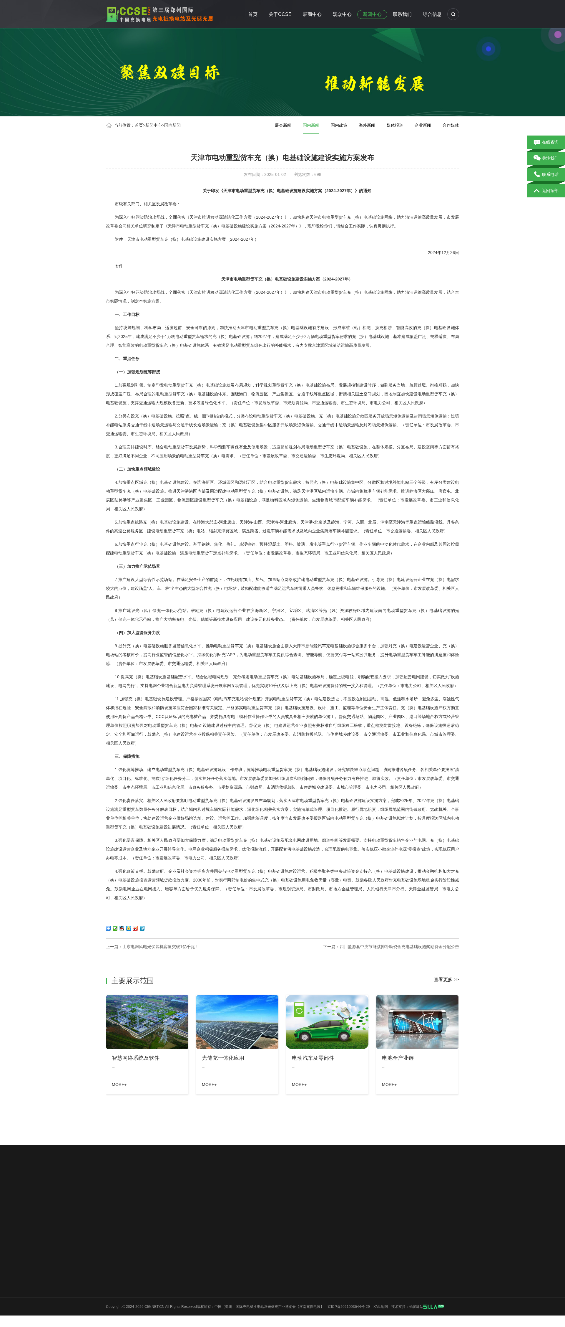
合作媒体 (451, 125)
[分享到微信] (115, 928)
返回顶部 (550, 190)
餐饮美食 (201, 1269)
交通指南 (201, 1237)
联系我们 (402, 14)
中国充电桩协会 (145, 1187)
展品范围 (157, 1258)
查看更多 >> (446, 979)
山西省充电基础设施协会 (322, 1196)
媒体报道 (395, 125)
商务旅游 (201, 1248)
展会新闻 (283, 125)
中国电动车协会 (367, 1187)
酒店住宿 (201, 1280)
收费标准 (157, 1237)
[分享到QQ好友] (121, 928)
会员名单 (113, 1280)
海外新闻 (367, 125)
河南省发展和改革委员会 (128, 1196)
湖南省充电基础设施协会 (371, 1196)
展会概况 (113, 1237)
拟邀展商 (113, 1290)
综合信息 (432, 14)
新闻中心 (372, 14)
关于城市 (113, 1301)
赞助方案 (157, 1248)
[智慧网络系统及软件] (147, 1022)
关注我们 (550, 158)
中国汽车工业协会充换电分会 (268, 1196)
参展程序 (157, 1280)
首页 (252, 14)
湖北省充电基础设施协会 (186, 1187)
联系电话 (550, 174)
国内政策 (339, 125)
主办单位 (113, 1269)
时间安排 (113, 1258)
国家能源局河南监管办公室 (180, 1196)
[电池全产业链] (417, 1022)
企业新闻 (423, 125)
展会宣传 (113, 1311)
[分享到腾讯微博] (142, 928)
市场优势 (113, 1248)
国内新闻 (172, 125)
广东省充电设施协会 (231, 1187)
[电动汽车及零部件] (327, 1022)
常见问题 (201, 1258)
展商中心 (312, 14)
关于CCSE (280, 14)
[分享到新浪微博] (135, 928)
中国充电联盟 (398, 1187)
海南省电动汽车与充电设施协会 (320, 1187)
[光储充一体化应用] (237, 1022)
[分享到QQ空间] (128, 928)
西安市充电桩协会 (270, 1187)
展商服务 (157, 1290)
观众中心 (342, 14)
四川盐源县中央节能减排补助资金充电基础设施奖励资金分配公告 (399, 946)
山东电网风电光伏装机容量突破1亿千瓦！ (160, 946)
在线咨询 (550, 142)
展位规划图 (158, 1269)
